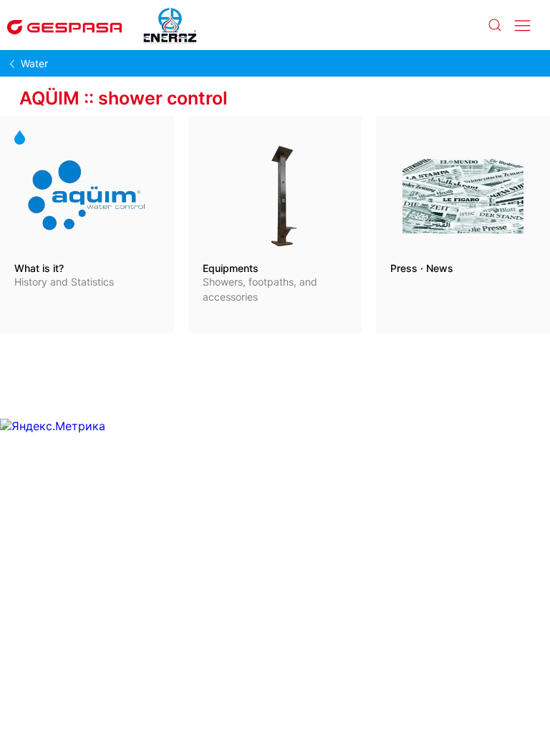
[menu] (522, 25)
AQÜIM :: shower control (123, 98)
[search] (494, 25)
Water (34, 63)
